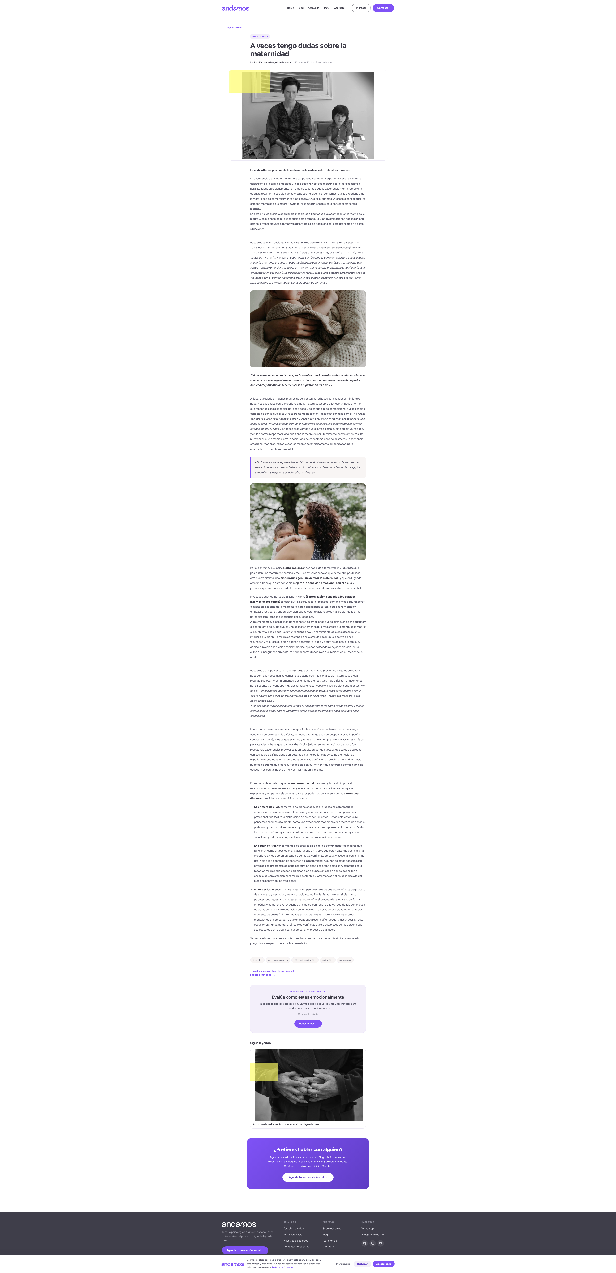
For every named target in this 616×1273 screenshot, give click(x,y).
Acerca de (313, 7)
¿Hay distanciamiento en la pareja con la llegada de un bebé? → (272, 973)
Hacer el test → (308, 1023)
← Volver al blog (233, 27)
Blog (301, 7)
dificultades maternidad (305, 960)
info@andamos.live (372, 1234)
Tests (326, 7)
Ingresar (361, 7)
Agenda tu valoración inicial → (245, 1250)
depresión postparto (278, 960)
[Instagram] (372, 1243)
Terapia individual (294, 1228)
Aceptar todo (383, 1263)
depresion (257, 960)
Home (290, 7)
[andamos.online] (235, 8)
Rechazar (362, 1263)
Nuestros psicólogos (296, 1240)
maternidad (327, 960)
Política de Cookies (282, 1267)
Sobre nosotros (332, 1228)
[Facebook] (364, 1243)
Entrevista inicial (293, 1234)
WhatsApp (367, 1228)
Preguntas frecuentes (296, 1246)
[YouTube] (380, 1243)
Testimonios (330, 1240)
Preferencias (343, 1263)
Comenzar (383, 7)
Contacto (339, 7)
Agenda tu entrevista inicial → (308, 1177)
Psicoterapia (260, 36)
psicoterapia (345, 960)
